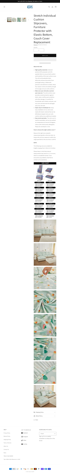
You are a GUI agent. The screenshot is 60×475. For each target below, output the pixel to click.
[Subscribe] (54, 433)
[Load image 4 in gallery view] (24, 20)
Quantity (35, 47)
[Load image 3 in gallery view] (19, 20)
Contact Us (6, 449)
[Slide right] (28, 19)
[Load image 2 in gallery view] (14, 20)
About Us (6, 446)
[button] (45, 59)
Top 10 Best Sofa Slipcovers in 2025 (12, 459)
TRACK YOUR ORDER (8, 456)
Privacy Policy (7, 433)
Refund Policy (7, 436)
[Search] (49, 6)
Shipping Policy (7, 439)
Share (36, 419)
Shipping (35, 44)
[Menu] (4, 6)
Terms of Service (7, 442)
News (5, 452)
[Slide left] (5, 19)
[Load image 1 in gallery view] (9, 20)
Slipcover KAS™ (31, 471)
